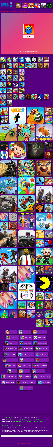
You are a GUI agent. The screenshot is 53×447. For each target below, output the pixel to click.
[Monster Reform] (15, 99)
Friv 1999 (29, 419)
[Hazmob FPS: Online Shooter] (9, 74)
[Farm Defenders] (40, 68)
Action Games (27, 332)
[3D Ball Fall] (9, 61)
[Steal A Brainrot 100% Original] (25, 7)
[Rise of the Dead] (9, 99)
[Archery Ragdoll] (21, 86)
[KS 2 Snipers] (34, 68)
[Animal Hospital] (15, 68)
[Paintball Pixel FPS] (40, 61)
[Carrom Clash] (15, 74)
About (18, 443)
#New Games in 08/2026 (31, 424)
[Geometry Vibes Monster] (15, 86)
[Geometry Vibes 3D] (40, 99)
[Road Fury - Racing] (28, 68)
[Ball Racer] (15, 61)
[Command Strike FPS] (3, 74)
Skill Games (28, 337)
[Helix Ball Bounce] (21, 61)
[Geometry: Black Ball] (34, 61)
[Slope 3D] (49, 7)
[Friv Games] (11, 4)
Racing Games (13, 343)
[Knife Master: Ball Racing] (3, 61)
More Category (35, 419)
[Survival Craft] (9, 80)
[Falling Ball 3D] (28, 61)
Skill (10, 417)
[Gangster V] (46, 68)
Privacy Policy (24, 443)
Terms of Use (32, 443)
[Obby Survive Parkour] (15, 92)
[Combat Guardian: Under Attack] (43, 7)
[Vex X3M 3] (9, 105)
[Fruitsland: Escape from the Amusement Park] (46, 99)
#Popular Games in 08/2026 (12, 425)
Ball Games (8, 419)
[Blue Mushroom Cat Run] (31, 7)
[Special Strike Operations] (21, 92)
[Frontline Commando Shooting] (3, 86)
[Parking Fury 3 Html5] (15, 80)
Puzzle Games (41, 337)
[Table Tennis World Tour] (3, 105)
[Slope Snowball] (46, 61)
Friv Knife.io (22, 419)
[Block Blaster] (21, 68)
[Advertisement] (41, 80)
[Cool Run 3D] (21, 74)
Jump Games (15, 419)
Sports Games (14, 337)
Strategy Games (41, 332)
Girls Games (13, 332)
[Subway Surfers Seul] (34, 99)
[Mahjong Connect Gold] (18, 7)
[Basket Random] (21, 80)
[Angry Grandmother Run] (9, 68)
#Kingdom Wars (10, 424)
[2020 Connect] (37, 7)
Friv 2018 (4, 417)
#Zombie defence (20, 424)
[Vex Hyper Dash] (3, 80)
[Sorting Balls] (3, 68)
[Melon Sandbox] (9, 86)
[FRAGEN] (28, 99)
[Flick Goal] (3, 99)
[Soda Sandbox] (21, 99)
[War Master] (3, 92)
